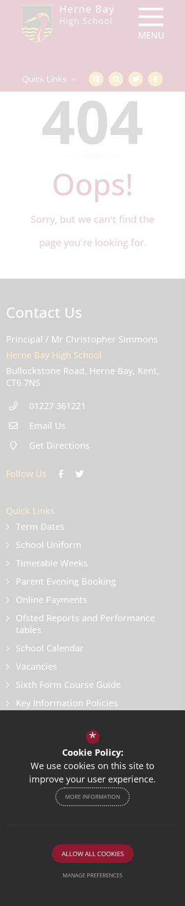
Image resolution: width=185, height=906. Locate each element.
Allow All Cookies (93, 853)
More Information (92, 796)
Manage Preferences (92, 875)
